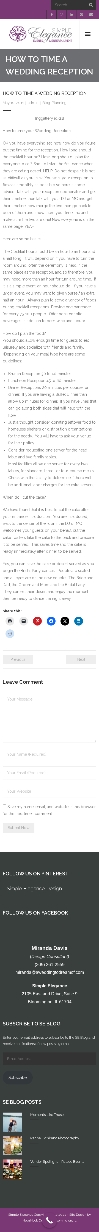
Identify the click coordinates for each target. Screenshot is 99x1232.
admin (33, 103)
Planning (59, 103)
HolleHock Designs (37, 1220)
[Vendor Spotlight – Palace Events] (12, 1169)
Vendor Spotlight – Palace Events (57, 1161)
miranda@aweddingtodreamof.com (49, 972)
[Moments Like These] (12, 1122)
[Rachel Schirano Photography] (12, 1145)
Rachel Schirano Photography (54, 1138)
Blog (46, 103)
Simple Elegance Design (34, 888)
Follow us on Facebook (35, 913)
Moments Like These (47, 1115)
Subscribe (18, 1077)
